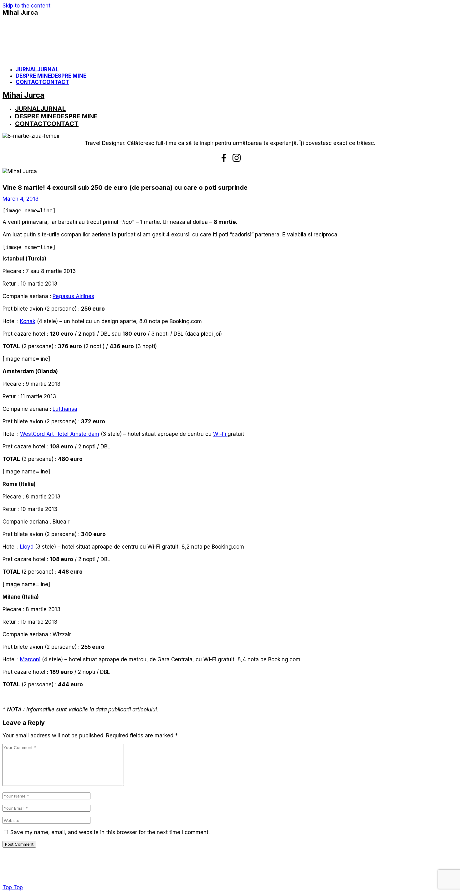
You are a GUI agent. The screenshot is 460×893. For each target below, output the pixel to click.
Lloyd (26, 547)
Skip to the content (26, 6)
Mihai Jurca (20, 12)
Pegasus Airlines (73, 296)
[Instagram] (237, 158)
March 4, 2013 (20, 199)
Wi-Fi (220, 434)
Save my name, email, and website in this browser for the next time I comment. (110, 832)
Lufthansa (65, 409)
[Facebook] (224, 158)
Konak (27, 321)
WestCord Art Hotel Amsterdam (59, 434)
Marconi (30, 659)
